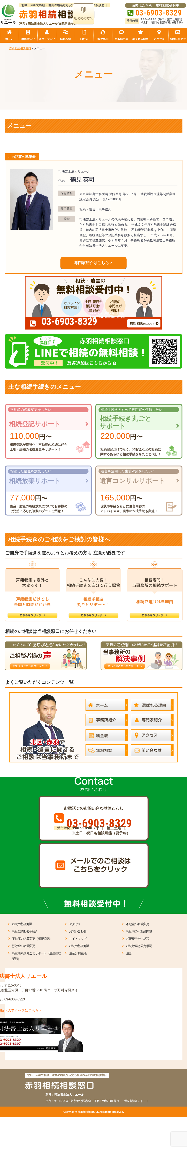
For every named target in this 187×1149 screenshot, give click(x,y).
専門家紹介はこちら (91, 263)
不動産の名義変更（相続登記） (32, 938)
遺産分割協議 (77, 953)
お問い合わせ (77, 931)
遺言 (129, 953)
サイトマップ (77, 938)
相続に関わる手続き (25, 931)
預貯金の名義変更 (23, 946)
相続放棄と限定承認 (139, 946)
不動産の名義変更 (137, 924)
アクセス (75, 924)
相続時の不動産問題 (139, 931)
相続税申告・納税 (137, 938)
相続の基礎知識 (22, 924)
